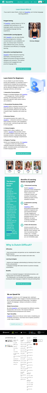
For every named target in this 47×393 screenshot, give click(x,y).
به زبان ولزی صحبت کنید (30, 371)
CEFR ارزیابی (15, 344)
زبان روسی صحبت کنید (29, 387)
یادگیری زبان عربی (23, 355)
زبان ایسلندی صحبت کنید (30, 350)
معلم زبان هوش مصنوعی (15, 340)
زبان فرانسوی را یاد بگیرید (23, 364)
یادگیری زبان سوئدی (23, 351)
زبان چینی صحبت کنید (29, 368)
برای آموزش (27, 1)
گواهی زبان (15, 342)
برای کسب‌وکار (20, 1)
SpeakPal (27, 12)
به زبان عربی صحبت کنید (30, 360)
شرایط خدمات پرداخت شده (16, 356)
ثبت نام (35, 340)
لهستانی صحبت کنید (30, 384)
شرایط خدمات (15, 351)
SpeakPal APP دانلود (16, 360)
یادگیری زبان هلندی (23, 344)
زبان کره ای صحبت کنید (30, 365)
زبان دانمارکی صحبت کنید (29, 342)
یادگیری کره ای (22, 358)
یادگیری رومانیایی (23, 370)
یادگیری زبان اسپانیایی (22, 372)
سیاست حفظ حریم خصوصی (16, 354)
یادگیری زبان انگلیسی (22, 340)
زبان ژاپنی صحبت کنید (29, 363)
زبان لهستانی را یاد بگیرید (23, 375)
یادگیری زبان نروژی (23, 349)
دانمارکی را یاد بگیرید (23, 342)
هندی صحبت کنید (29, 357)
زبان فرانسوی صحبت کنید (29, 373)
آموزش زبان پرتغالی (23, 368)
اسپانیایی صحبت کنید (30, 382)
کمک (14, 349)
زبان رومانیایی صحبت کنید (29, 380)
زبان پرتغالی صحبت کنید (30, 378)
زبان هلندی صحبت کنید (29, 345)
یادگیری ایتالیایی (22, 366)
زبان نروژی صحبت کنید (29, 353)
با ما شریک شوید (15, 358)
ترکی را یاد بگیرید (23, 379)
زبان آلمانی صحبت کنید (29, 347)
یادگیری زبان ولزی (23, 362)
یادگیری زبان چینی (23, 360)
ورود (40, 1)
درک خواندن (15, 346)
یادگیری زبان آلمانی (23, 346)
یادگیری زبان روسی (23, 377)
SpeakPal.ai (27, 206)
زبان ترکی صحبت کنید (29, 389)
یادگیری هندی (22, 353)
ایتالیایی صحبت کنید (30, 375)
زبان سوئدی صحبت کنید (30, 355)
